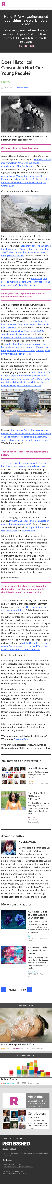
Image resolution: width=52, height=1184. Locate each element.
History (5, 81)
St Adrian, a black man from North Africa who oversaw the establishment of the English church (26, 162)
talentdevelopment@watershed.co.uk (18, 1167)
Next (26, 989)
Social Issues (33, 817)
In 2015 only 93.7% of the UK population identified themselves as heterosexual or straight (25, 375)
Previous (9, 989)
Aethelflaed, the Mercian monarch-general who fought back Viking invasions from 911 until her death (25, 281)
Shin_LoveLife (33, 822)
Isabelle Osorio (37, 1048)
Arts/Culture (33, 972)
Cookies (13, 1149)
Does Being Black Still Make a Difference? (36, 796)
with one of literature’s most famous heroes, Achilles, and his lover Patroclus (25, 324)
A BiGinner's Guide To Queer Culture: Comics (37, 950)
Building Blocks (9, 1079)
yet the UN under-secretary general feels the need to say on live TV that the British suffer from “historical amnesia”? (25, 646)
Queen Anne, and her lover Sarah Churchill (22, 337)
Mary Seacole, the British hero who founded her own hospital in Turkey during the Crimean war (25, 182)
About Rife (35, 1096)
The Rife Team (26, 45)
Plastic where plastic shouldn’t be (17, 1044)
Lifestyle (31, 781)
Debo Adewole (33, 1083)
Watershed (16, 1144)
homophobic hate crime (37, 527)
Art (2, 1083)
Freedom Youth (21, 739)
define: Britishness (37, 768)
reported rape (28, 530)
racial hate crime (9, 530)
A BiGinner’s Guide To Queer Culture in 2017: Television (37, 914)
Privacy (5, 1149)
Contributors (37, 1113)
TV (29, 936)
